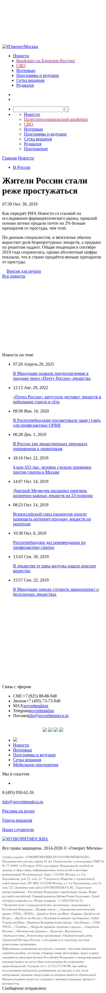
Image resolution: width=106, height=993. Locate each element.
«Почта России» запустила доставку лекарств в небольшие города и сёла (57, 399)
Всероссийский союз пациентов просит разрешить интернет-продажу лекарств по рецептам (52, 519)
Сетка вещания (30, 80)
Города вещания (17, 820)
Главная (9, 158)
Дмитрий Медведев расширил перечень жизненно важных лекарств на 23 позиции (53, 493)
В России (21, 167)
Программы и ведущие (37, 75)
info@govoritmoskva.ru (47, 715)
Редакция (25, 85)
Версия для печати (24, 271)
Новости (21, 55)
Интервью (25, 70)
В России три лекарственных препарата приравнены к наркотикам (50, 446)
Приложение (36, 148)
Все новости (13, 276)
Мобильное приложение (35, 764)
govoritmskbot (35, 705)
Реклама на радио (18, 811)
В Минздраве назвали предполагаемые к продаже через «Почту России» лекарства (52, 376)
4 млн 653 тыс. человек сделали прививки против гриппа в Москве (52, 469)
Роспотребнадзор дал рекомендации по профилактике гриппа (49, 545)
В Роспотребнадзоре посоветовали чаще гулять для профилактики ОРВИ (57, 423)
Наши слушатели (18, 829)
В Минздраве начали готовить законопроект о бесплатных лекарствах (56, 592)
